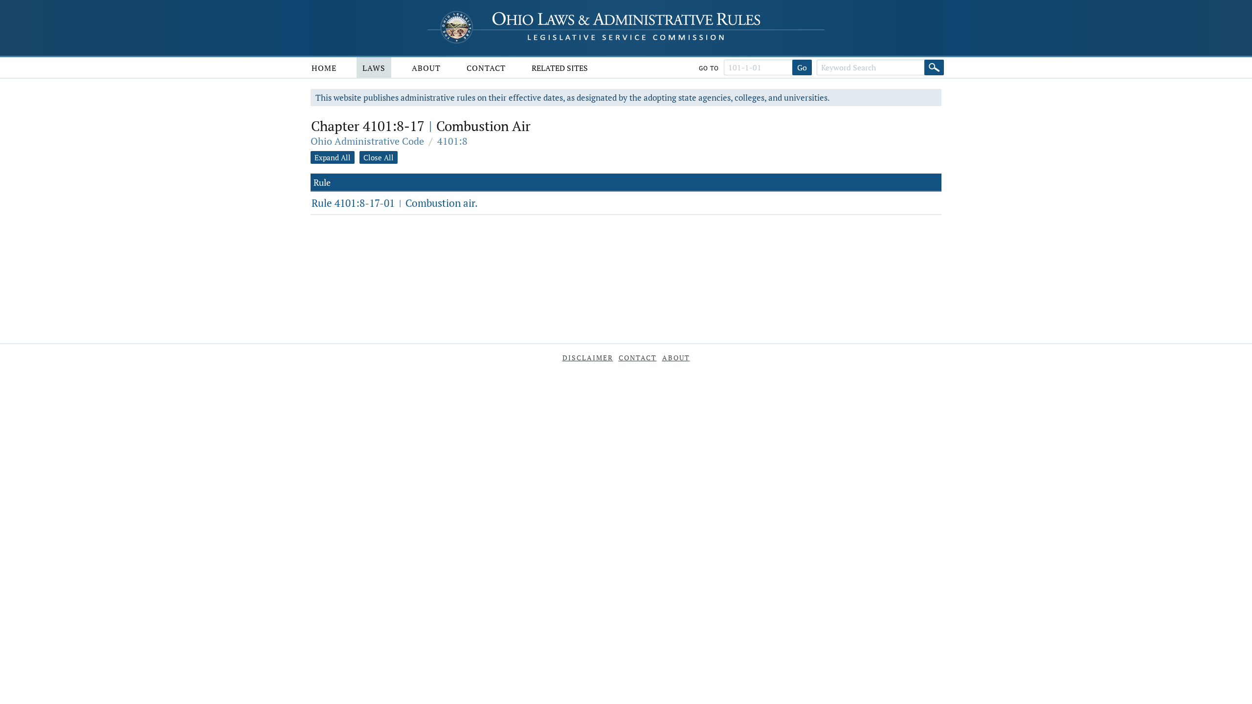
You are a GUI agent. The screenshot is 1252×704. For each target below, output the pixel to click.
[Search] (934, 67)
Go (802, 67)
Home (324, 68)
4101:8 (452, 141)
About (426, 68)
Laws (373, 68)
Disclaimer (587, 357)
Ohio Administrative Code (367, 141)
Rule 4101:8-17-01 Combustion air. (395, 203)
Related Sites (560, 68)
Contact (486, 68)
